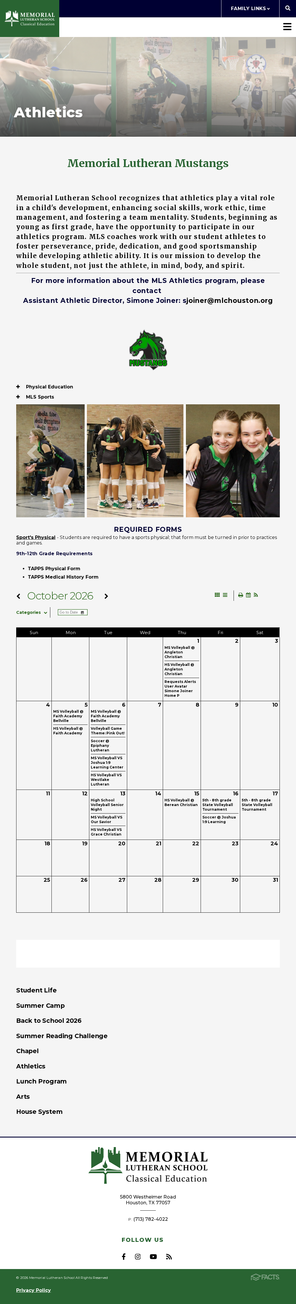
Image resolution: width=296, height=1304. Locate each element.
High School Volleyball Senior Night (107, 805)
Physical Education (49, 387)
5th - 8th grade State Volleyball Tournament (217, 805)
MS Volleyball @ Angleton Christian (179, 652)
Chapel (27, 1051)
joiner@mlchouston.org (229, 301)
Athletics (30, 1066)
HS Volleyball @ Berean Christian (181, 802)
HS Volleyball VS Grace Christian (106, 831)
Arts (23, 1096)
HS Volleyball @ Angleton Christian (179, 669)
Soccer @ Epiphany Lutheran (100, 745)
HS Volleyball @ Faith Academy (68, 730)
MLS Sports (39, 397)
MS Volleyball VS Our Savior (106, 819)
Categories (28, 612)
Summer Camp (40, 1005)
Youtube (153, 1256)
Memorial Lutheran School (29, 18)
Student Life (36, 990)
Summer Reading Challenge (62, 1036)
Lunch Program (41, 1081)
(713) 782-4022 (150, 1219)
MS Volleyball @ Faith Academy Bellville (68, 716)
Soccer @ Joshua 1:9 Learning (219, 819)
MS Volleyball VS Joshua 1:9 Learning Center (107, 762)
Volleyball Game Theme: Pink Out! (108, 730)
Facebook (123, 1256)
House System (39, 1111)
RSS (169, 1256)
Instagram (138, 1256)
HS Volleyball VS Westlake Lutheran (106, 779)
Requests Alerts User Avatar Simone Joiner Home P (180, 688)
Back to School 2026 (49, 1020)
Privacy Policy (33, 1290)
